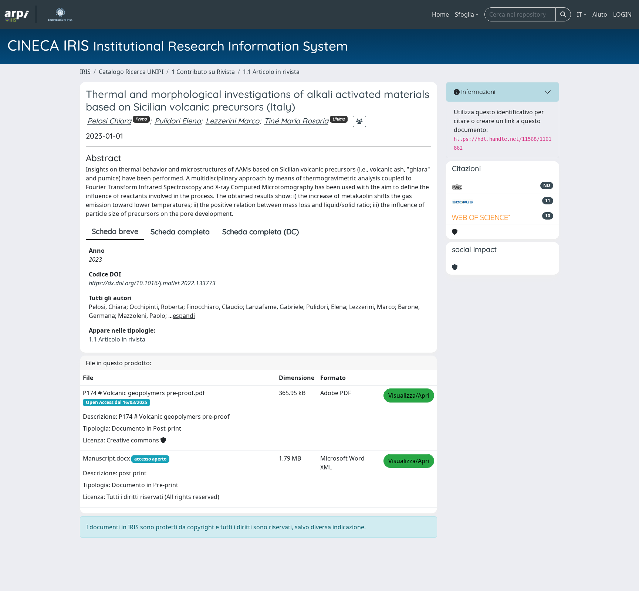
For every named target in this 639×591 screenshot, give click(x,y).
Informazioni (477, 91)
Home (440, 14)
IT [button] (579, 14)
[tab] (311, 232)
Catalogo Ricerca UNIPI (131, 72)
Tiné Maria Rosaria (296, 120)
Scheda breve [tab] (115, 231)
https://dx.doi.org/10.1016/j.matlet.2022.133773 (152, 283)
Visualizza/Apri (408, 395)
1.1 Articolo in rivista (271, 72)
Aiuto (599, 14)
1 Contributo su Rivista (203, 72)
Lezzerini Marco (232, 120)
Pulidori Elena (178, 120)
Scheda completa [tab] (180, 231)
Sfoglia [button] (464, 14)
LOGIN (622, 14)
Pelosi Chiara (109, 120)
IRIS (85, 72)
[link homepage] (20, 14)
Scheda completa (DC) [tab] (260, 231)
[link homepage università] (60, 14)
